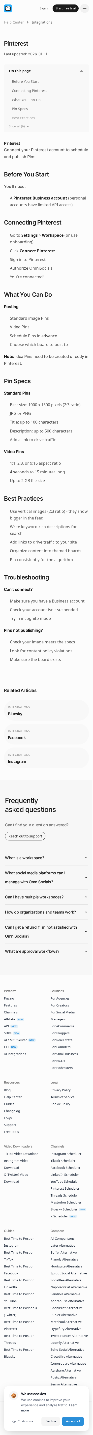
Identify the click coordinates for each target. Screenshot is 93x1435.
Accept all (73, 1421)
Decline (50, 1421)
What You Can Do (26, 99)
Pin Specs (20, 108)
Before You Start (25, 81)
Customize (25, 1421)
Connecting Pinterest (29, 90)
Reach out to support (25, 836)
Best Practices (23, 117)
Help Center (14, 22)
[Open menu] (84, 8)
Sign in (45, 8)
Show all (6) (17, 126)
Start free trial (66, 8)
